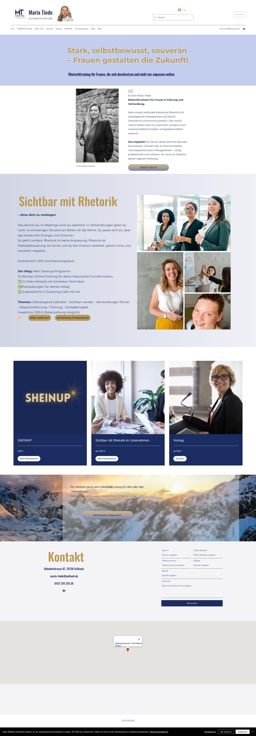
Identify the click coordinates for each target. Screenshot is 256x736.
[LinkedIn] (244, 28)
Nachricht (166, 581)
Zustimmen (242, 731)
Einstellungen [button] (210, 731)
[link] (50, 440)
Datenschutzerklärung (159, 731)
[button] (29, 458)
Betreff (165, 571)
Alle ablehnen (226, 731)
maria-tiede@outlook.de (229, 28)
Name (164, 550)
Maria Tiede (41, 12)
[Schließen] (252, 732)
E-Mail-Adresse (200, 550)
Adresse (196, 561)
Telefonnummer (169, 561)
